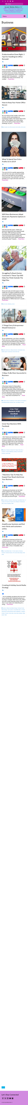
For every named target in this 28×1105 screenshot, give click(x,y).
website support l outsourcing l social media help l (10, 351)
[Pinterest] (12, 1098)
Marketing (10, 304)
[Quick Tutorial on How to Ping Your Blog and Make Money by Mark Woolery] (14, 825)
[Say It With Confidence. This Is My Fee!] (14, 986)
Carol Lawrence (5, 500)
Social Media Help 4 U (13, 7)
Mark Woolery (11, 863)
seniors (13, 304)
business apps (5, 803)
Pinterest (6, 613)
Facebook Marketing (9, 451)
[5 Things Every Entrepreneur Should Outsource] (14, 316)
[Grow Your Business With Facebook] (14, 414)
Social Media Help (6, 924)
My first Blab (15, 661)
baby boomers (5, 304)
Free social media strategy (17, 552)
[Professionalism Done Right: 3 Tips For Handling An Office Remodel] (14, 39)
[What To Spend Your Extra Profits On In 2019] (14, 144)
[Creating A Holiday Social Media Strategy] (14, 570)
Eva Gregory (15, 1019)
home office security (11, 127)
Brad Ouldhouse (7, 658)
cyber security (4, 127)
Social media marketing (18, 613)
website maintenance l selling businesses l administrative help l (13, 349)
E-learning (10, 803)
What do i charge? (5, 1020)
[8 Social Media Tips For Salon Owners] (14, 883)
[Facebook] (3, 1098)
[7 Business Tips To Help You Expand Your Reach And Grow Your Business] (14, 465)
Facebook (8, 449)
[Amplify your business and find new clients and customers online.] (14, 514)
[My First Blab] (14, 628)
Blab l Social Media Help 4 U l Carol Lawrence (10, 551)
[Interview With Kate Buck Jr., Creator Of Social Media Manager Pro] (14, 763)
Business (4, 449)
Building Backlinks (5, 863)
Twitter (12, 503)
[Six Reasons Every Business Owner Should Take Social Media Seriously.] (14, 937)
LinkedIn (3, 613)
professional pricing (21, 1019)
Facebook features (9, 552)
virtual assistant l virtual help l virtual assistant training (11, 747)
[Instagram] (8, 1098)
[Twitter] (5, 1098)
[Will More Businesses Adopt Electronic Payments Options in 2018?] (14, 199)
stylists (20, 924)
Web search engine (8, 867)
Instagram (23, 611)
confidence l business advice (7, 1019)
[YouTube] (10, 1098)
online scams (23, 127)
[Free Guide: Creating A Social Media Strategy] (14, 673)
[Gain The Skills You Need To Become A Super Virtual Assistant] (14, 715)
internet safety (17, 127)
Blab (3, 658)
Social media (8, 453)
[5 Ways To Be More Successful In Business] (14, 363)
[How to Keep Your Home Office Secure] (14, 93)
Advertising (4, 1073)
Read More (11, 79)
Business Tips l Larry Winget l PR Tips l (17, 402)
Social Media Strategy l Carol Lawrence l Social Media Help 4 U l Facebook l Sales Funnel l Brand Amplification (14, 705)
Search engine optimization (19, 863)
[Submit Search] (6, 4)
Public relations (5, 1077)
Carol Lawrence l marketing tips (8, 922)
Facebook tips (16, 922)
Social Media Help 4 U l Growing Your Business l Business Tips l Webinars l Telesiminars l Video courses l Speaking (14, 501)
